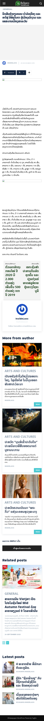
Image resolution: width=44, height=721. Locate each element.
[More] (29, 72)
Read (38, 404)
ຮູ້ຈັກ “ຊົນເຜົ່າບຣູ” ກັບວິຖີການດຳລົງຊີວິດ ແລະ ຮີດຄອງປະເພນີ (28, 682)
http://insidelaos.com (22, 322)
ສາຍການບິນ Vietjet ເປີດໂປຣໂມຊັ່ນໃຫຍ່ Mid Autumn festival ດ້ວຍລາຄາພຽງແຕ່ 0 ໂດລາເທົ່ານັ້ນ (21, 604)
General (7, 9)
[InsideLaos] (4, 63)
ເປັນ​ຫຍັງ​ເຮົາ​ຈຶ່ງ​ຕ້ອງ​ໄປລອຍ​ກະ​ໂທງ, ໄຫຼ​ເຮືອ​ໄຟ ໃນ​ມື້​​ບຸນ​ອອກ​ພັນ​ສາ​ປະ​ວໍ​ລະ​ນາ (21, 380)
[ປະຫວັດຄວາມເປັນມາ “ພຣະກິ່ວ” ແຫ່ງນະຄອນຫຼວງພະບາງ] (22, 486)
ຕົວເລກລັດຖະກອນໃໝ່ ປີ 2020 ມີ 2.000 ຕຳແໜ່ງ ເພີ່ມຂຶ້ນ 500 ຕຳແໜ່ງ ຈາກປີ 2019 (13, 281)
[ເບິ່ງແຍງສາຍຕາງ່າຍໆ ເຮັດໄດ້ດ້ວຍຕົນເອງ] (8, 698)
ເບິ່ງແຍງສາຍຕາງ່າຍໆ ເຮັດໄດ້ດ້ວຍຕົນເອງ (27, 696)
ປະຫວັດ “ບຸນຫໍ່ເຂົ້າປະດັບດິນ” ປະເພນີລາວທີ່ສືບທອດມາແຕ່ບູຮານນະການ (21, 445)
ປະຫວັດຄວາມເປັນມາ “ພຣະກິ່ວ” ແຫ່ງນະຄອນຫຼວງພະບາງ (21, 509)
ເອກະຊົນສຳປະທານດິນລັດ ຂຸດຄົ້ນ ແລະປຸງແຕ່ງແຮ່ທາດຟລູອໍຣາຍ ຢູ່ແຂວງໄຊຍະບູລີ (31, 279)
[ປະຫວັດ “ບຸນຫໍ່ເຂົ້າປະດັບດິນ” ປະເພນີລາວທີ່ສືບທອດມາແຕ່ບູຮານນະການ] (22, 420)
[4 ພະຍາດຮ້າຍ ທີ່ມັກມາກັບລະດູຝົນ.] (8, 667)
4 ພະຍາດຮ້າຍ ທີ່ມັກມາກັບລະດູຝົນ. (28, 665)
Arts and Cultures (20, 371)
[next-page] (7, 642)
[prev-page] (3, 642)
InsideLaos (12, 63)
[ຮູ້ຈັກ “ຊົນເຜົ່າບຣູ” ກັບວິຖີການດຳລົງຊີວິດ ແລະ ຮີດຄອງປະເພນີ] (8, 682)
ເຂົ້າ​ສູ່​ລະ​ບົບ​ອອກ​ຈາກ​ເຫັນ (22, 548)
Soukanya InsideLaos (25, 671)
